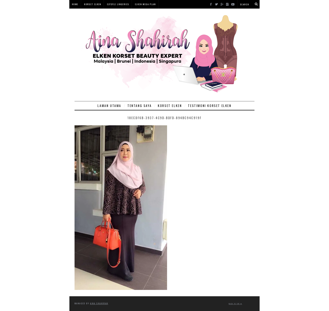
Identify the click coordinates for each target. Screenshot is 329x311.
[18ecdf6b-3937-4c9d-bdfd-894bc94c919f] (121, 289)
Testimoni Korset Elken (209, 105)
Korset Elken (92, 4)
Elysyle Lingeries (118, 4)
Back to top (234, 304)
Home (75, 4)
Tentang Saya (139, 105)
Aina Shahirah (99, 303)
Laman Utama (109, 105)
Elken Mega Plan (145, 4)
